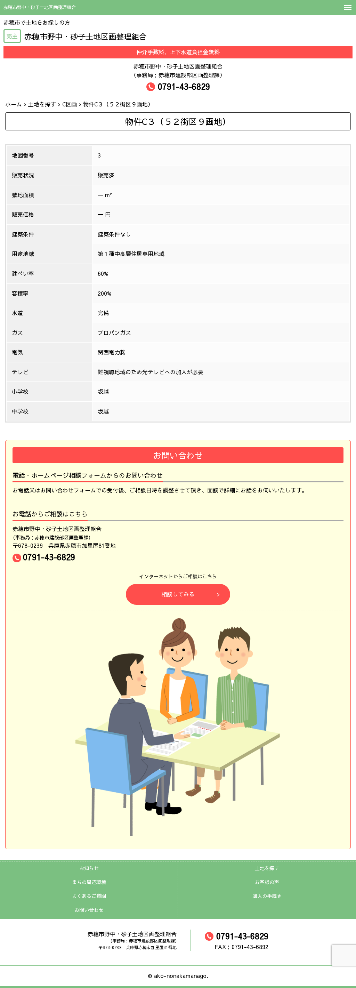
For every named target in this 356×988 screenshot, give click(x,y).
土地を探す (267, 868)
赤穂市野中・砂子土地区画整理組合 (77, 36)
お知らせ (89, 868)
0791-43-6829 (184, 86)
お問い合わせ (89, 909)
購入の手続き (267, 895)
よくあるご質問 (89, 895)
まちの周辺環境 (89, 881)
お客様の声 (267, 881)
